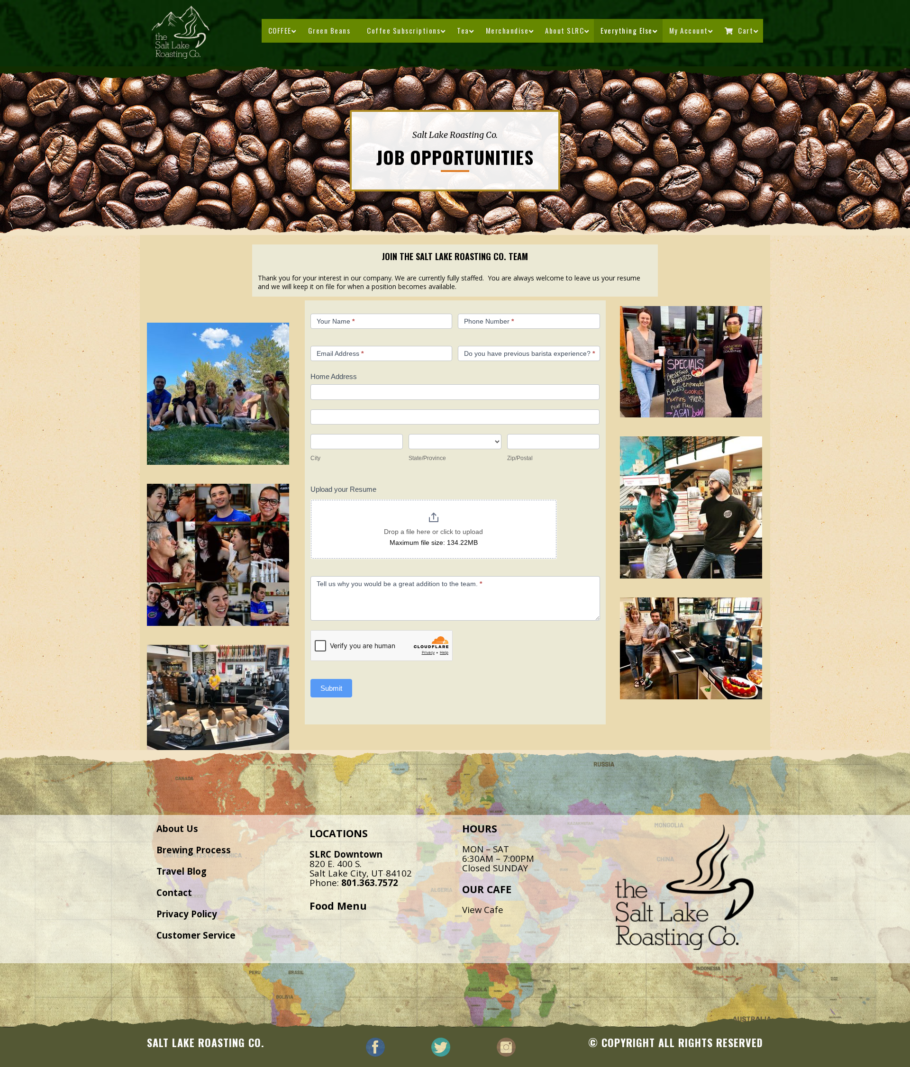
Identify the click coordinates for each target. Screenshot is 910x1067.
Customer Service (196, 935)
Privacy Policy (186, 914)
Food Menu (338, 906)
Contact (174, 892)
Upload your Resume (343, 489)
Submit (331, 688)
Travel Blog (181, 871)
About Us (177, 828)
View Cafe (482, 909)
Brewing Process (193, 850)
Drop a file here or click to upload (433, 531)
